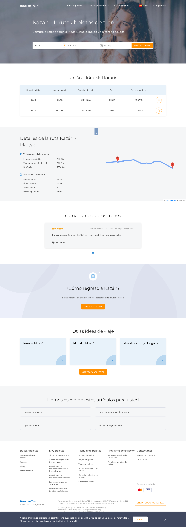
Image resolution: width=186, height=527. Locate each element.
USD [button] (147, 5)
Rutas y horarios (86, 455)
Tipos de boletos (86, 464)
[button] (140, 5)
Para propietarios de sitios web (117, 456)
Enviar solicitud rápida (150, 503)
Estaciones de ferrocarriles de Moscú (59, 476)
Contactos (142, 459)
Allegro (23, 466)
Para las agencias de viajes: (117, 463)
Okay (140, 519)
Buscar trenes (142, 45)
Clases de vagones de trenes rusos (59, 460)
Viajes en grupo (85, 459)
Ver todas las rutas (93, 372)
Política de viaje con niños (87, 469)
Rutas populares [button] (98, 5)
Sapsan (23, 462)
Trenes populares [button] (74, 5)
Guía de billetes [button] (122, 5)
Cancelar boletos (86, 481)
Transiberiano (26, 470)
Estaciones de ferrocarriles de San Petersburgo (58, 468)
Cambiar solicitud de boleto (88, 476)
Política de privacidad (69, 521)
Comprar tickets (93, 306)
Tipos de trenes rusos (59, 455)
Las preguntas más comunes (58, 483)
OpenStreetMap (171, 200)
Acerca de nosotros (146, 455)
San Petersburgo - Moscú (28, 456)
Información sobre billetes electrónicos (58, 489)
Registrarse (160, 5)
